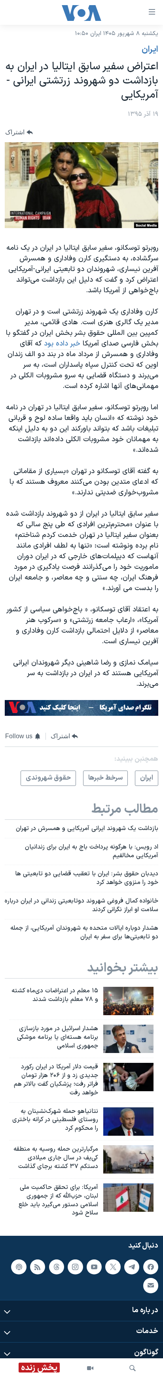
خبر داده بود (62, 343)
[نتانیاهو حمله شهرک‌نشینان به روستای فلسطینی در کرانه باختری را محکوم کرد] (128, 1121)
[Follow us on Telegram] (131, 1266)
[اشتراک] (150, 1285)
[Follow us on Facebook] (150, 1266)
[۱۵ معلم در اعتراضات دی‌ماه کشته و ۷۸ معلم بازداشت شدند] (128, 1001)
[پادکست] (18, 1266)
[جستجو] (132, 1368)
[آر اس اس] (37, 1266)
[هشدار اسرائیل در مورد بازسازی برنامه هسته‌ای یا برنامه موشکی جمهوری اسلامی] (128, 1039)
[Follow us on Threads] (56, 1266)
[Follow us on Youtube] (94, 1266)
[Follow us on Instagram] (75, 1266)
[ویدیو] (90, 1368)
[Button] (19, 132)
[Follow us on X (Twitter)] (112, 1266)
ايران (150, 49)
